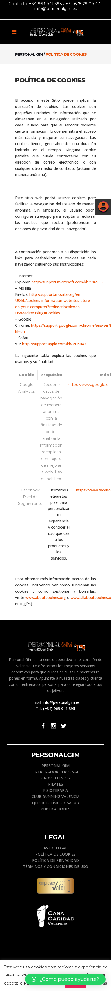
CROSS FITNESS (55, 778)
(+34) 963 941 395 (59, 708)
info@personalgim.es (55, 8)
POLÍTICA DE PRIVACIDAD (55, 860)
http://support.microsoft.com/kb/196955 (67, 281)
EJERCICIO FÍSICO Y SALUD (55, 802)
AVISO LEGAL (55, 848)
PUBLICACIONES (55, 808)
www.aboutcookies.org (45, 597)
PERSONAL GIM (55, 765)
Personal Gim (29, 54)
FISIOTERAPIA (55, 790)
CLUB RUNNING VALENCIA (55, 796)
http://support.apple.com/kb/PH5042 (54, 343)
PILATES (55, 784)
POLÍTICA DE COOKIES (55, 854)
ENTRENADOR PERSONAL (55, 771)
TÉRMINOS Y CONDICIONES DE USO (55, 866)
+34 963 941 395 (45, 3)
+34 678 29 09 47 (82, 3)
